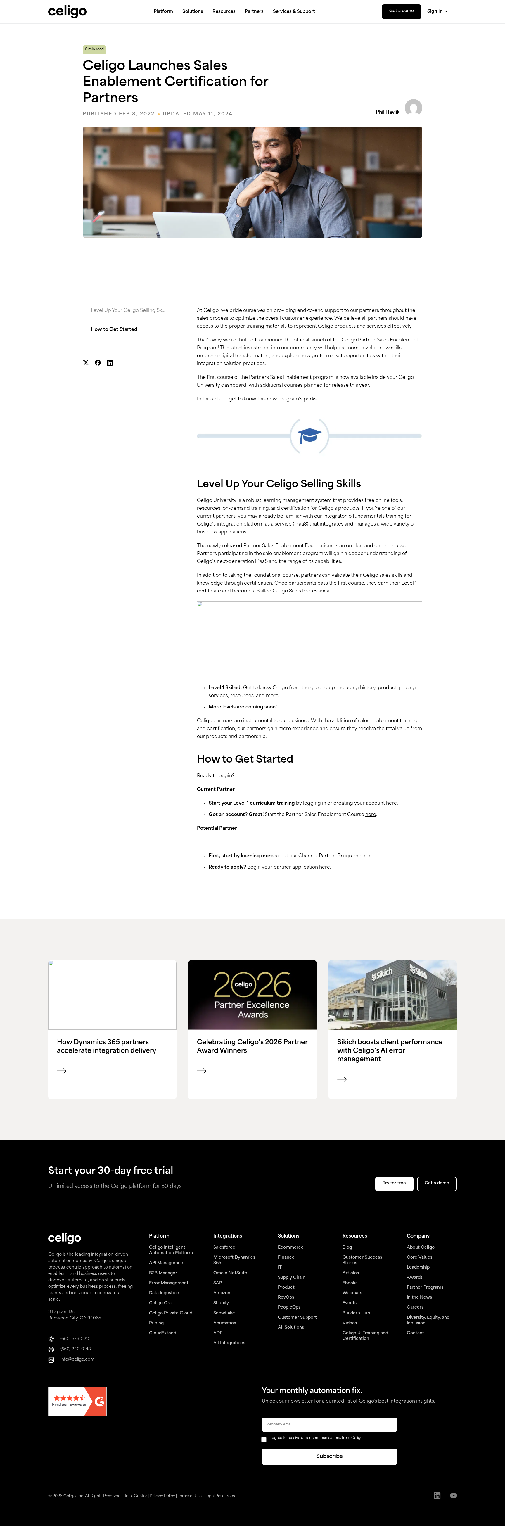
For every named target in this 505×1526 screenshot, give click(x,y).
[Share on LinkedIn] (110, 363)
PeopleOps (289, 1307)
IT (280, 1267)
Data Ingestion (164, 1293)
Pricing (156, 1323)
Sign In (435, 11)
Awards (415, 1278)
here (391, 803)
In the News (419, 1297)
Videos (350, 1323)
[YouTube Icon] (453, 1496)
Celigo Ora (160, 1303)
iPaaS (300, 524)
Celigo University (216, 500)
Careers (415, 1307)
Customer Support (297, 1318)
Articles (351, 1273)
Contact (415, 1333)
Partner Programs (425, 1287)
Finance (286, 1257)
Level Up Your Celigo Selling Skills (128, 310)
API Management (167, 1263)
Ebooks (350, 1283)
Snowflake (224, 1313)
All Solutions (291, 1327)
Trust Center (135, 1496)
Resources (224, 12)
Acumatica (224, 1323)
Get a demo (401, 11)
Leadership (418, 1267)
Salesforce (224, 1247)
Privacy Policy (162, 1496)
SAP (217, 1283)
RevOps (286, 1297)
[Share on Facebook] (98, 363)
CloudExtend (162, 1333)
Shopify (221, 1303)
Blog (347, 1247)
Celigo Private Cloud (170, 1313)
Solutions (192, 12)
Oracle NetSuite (230, 1273)
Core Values (419, 1257)
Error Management (168, 1283)
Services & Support (294, 12)
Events (350, 1303)
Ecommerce (291, 1247)
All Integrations (229, 1343)
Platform (163, 12)
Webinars (352, 1293)
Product (286, 1287)
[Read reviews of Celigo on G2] (77, 1402)
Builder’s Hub (356, 1313)
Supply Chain (291, 1278)
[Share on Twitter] (86, 363)
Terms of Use (190, 1496)
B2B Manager (163, 1273)
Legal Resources (219, 1496)
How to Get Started (114, 329)
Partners (254, 12)
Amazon (221, 1293)
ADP (217, 1333)
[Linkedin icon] (437, 1496)
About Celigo (421, 1247)
